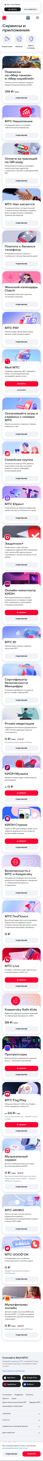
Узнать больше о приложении (13, 1371)
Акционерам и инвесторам (12, 1406)
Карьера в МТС (34, 1402)
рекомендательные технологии (15, 1448)
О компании (7, 1395)
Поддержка (18, 1395)
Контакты (29, 1395)
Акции (14, 1398)
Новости (5, 1398)
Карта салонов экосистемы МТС (14, 1402)
